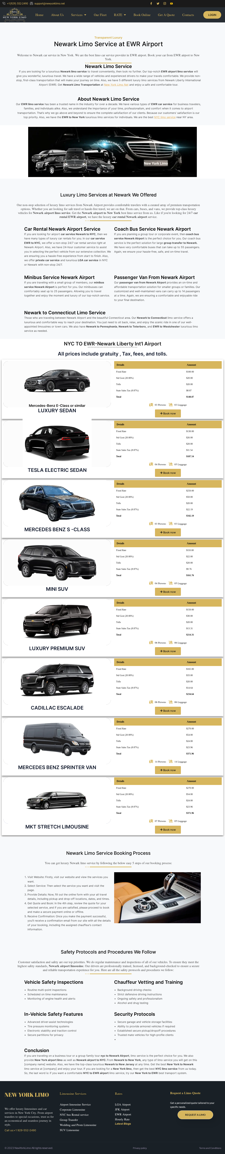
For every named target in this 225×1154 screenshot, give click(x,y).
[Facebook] (151, 3)
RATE (118, 15)
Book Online (142, 15)
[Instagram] (164, 3)
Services (77, 15)
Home (39, 15)
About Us (57, 15)
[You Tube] (171, 3)
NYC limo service (165, 117)
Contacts (188, 15)
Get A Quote (166, 15)
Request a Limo (195, 1114)
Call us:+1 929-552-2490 (20, 1130)
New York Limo (27, 1094)
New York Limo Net (116, 84)
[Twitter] (158, 3)
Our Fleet (100, 15)
